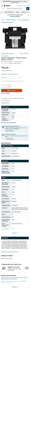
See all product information (8, 122)
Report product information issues (10, 251)
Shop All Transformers (8, 22)
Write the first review (6, 258)
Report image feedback (8, 53)
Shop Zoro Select (15, 16)
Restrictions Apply (15, 2)
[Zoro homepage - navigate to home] (7, 5)
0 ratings (11, 63)
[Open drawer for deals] (17, 5)
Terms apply (16, 128)
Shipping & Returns (5, 102)
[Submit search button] (27, 8)
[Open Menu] (2, 5)
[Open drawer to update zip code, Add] (3, 8)
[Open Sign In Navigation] (25, 5)
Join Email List (9, 139)
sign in (25, 1)
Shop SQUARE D (5, 56)
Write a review (17, 63)
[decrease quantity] (2, 86)
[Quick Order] (19, 5)
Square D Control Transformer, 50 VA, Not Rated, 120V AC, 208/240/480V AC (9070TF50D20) (14, 278)
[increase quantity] (9, 86)
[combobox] (17, 8)
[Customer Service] (22, 5)
